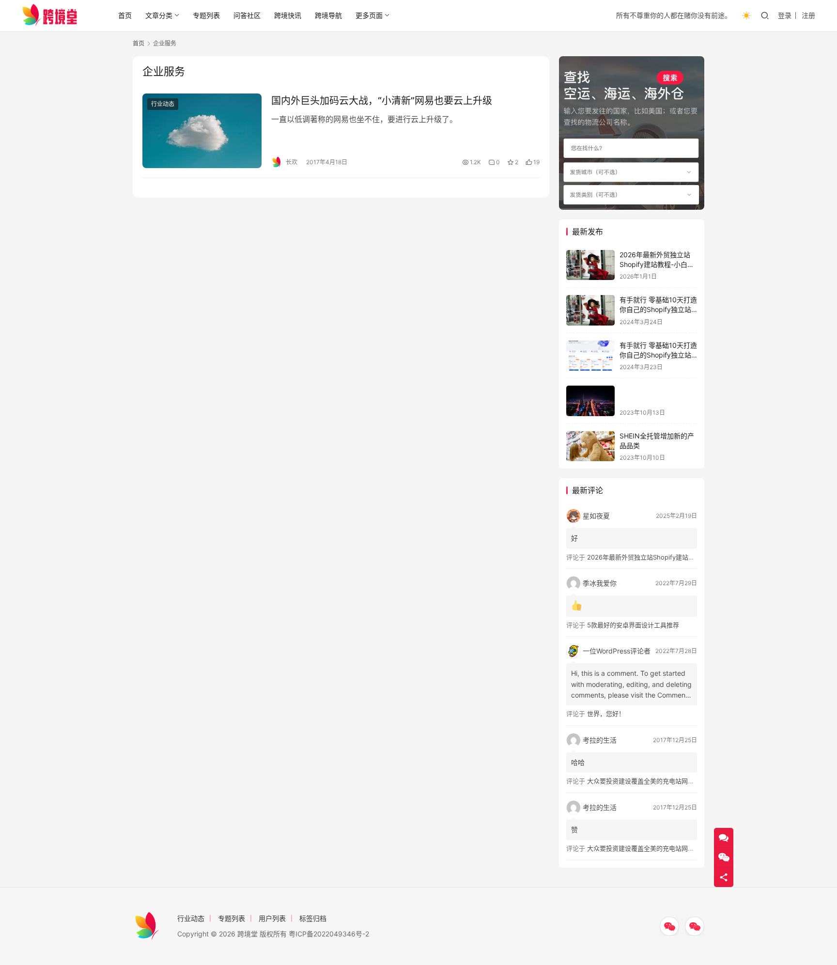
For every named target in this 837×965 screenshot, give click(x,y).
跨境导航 (328, 15)
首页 (125, 15)
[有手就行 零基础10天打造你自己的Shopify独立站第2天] (590, 356)
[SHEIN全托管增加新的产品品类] (590, 446)
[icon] (669, 926)
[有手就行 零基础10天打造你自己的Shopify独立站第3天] (590, 310)
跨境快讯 (287, 15)
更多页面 (369, 15)
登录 (784, 15)
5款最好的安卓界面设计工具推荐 (633, 625)
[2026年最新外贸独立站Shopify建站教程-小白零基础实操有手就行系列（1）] (590, 265)
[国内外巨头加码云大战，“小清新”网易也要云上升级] (202, 130)
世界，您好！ (606, 713)
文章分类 (158, 15)
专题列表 (206, 15)
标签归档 (312, 918)
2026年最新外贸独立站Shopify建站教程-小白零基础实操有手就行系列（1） (694, 557)
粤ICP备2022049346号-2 (329, 934)
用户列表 (272, 918)
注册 (808, 15)
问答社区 (247, 15)
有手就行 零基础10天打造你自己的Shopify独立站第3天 (658, 309)
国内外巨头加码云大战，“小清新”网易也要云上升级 (381, 101)
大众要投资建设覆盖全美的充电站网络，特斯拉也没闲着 (665, 781)
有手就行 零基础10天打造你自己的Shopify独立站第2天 (658, 354)
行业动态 (162, 104)
